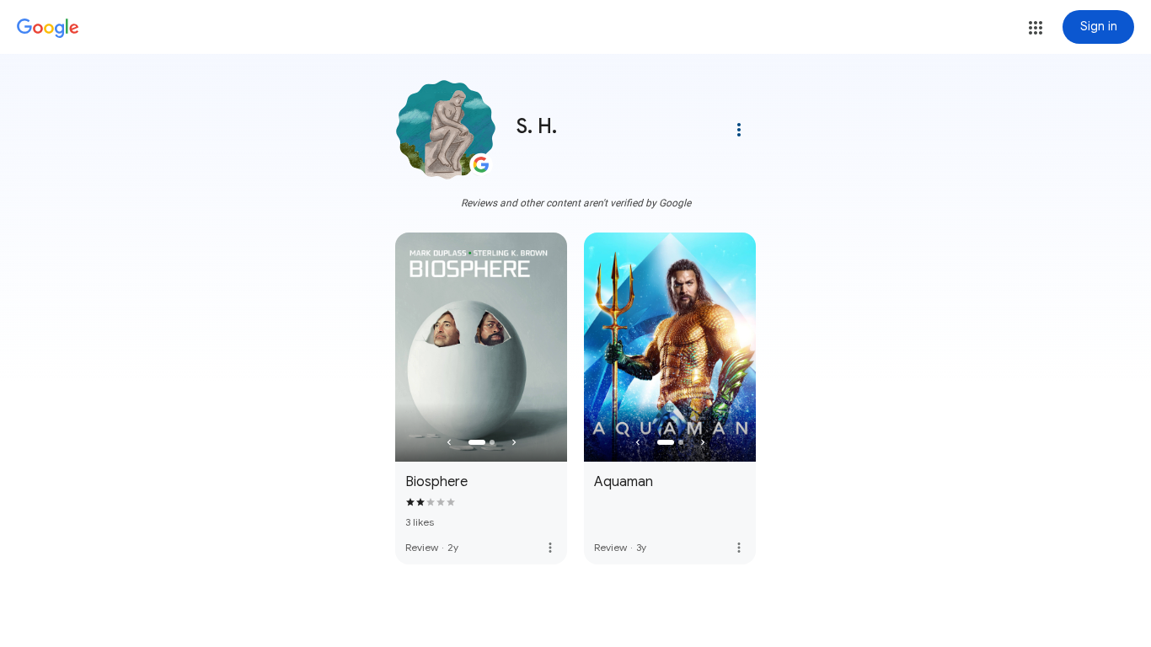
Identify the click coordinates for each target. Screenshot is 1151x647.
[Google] (48, 29)
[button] (1035, 28)
